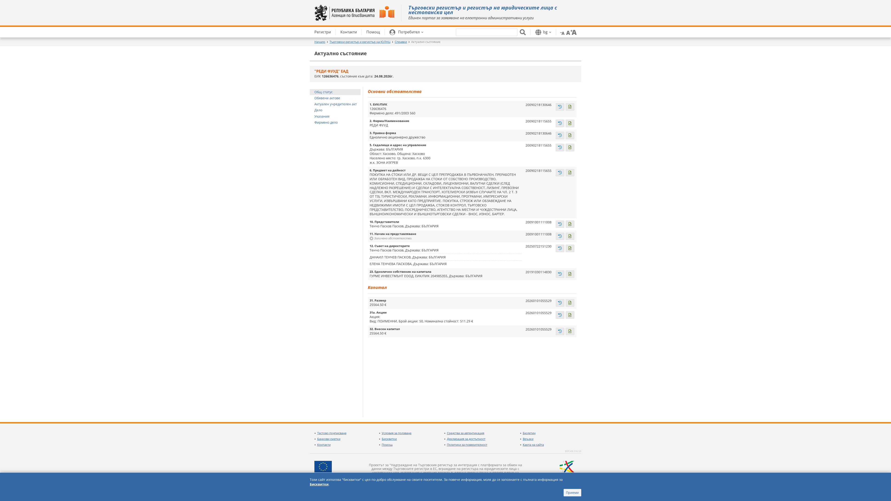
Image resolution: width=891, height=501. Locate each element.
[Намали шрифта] (561, 32)
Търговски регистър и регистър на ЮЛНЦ (360, 42)
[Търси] (523, 32)
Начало (319, 42)
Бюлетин (529, 433)
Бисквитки (389, 439)
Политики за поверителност (467, 445)
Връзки (528, 439)
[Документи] (570, 107)
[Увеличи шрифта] (574, 32)
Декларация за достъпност (466, 439)
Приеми (572, 492)
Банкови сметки (328, 439)
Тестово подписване (331, 433)
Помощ (387, 445)
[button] (406, 32)
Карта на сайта (533, 445)
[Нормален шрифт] (568, 32)
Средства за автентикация (465, 433)
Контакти (324, 445)
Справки (401, 42)
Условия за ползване (396, 433)
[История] (560, 107)
